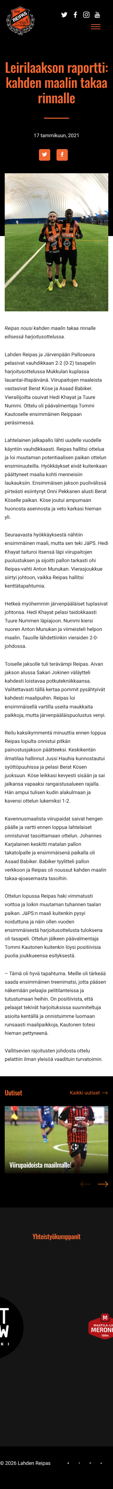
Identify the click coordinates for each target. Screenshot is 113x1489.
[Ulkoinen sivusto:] (64, 15)
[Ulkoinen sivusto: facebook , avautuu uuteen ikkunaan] (62, 155)
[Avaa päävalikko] (95, 27)
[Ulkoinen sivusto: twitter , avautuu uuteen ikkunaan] (44, 155)
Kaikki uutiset (85, 1093)
